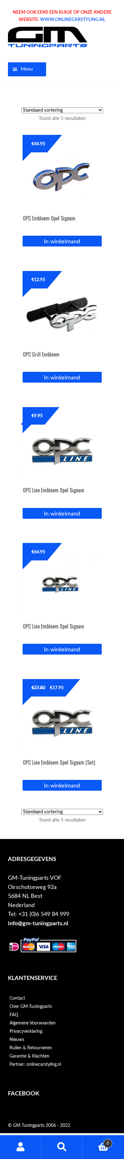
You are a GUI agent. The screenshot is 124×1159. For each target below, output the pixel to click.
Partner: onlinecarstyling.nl (35, 1064)
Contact (17, 998)
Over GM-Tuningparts (31, 1006)
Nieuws (17, 1040)
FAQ (14, 1015)
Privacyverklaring (26, 1031)
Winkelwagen (96, 1141)
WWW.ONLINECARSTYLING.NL (72, 19)
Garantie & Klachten (29, 1056)
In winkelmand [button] (62, 241)
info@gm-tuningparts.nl (38, 923)
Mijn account (20, 1147)
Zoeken (62, 1147)
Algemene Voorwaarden (33, 1023)
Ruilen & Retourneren (31, 1048)
